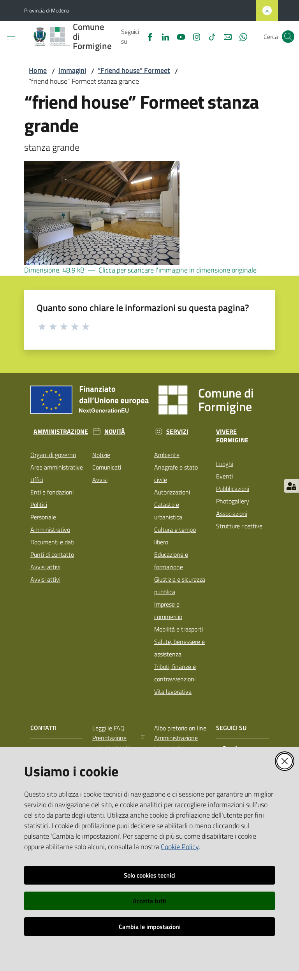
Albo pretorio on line (180, 728)
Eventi (224, 476)
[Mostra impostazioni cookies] (291, 486)
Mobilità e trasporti (178, 629)
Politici (38, 504)
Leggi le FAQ (108, 728)
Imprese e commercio (168, 610)
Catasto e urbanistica (168, 511)
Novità (114, 431)
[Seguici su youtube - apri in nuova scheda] (178, 36)
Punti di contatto (52, 554)
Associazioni (231, 513)
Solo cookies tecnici (150, 875)
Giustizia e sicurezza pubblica (179, 585)
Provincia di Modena (46, 10)
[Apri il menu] (11, 36)
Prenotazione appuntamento (111, 742)
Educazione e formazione (171, 561)
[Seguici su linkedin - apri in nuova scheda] (162, 36)
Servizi (177, 431)
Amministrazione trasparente (176, 742)
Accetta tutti (150, 901)
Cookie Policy (180, 846)
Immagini (72, 70)
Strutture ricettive (239, 526)
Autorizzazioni (172, 492)
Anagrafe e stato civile (176, 473)
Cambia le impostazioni (150, 926)
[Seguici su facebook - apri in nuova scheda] (147, 36)
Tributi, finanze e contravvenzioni (175, 673)
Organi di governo (53, 454)
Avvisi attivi (45, 567)
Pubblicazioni (232, 488)
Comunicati (106, 467)
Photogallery (232, 501)
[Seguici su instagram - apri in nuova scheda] (193, 36)
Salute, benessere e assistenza (179, 648)
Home (38, 70)
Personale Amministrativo (50, 523)
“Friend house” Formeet (134, 70)
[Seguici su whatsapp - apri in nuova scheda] (240, 36)
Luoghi (224, 463)
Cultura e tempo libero (175, 536)
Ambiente (166, 454)
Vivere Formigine (232, 436)
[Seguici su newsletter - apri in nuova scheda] (224, 36)
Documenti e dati (52, 542)
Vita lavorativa (173, 691)
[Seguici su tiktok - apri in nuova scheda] (209, 36)
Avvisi (99, 479)
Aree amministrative (56, 467)
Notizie (101, 454)
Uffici (36, 479)
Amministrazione (60, 431)
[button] (288, 37)
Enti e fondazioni (52, 492)
